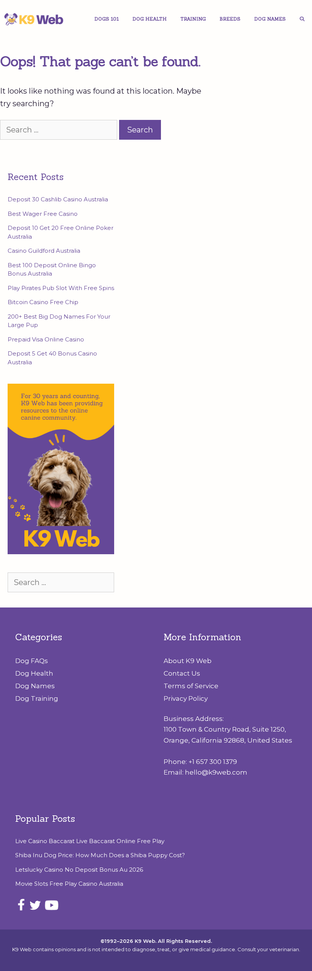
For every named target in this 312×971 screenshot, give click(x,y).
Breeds (230, 19)
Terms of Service (191, 686)
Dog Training (36, 698)
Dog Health (149, 19)
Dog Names (270, 19)
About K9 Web (188, 661)
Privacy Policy (186, 698)
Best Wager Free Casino (43, 213)
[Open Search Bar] (302, 19)
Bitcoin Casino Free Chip (43, 302)
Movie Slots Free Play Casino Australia (69, 883)
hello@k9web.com (216, 772)
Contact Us (182, 673)
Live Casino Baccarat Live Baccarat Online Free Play (89, 841)
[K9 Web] (36, 19)
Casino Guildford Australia (44, 250)
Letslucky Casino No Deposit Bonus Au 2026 (79, 869)
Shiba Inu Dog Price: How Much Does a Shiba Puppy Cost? (100, 855)
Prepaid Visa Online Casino (46, 339)
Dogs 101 (106, 19)
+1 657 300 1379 (212, 761)
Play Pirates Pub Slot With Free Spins (61, 288)
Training (193, 19)
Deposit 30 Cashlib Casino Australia (58, 199)
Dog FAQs (31, 661)
